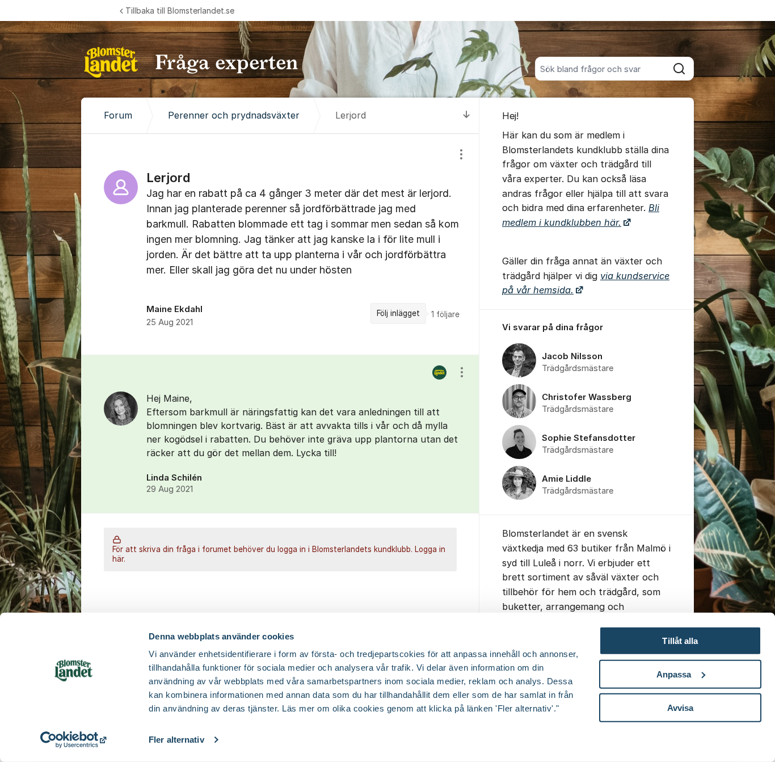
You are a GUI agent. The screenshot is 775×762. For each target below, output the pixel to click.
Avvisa (680, 707)
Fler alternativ (176, 739)
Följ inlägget (398, 313)
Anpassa (674, 674)
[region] (280, 244)
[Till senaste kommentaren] (466, 115)
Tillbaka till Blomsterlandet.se (179, 10)
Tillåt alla (680, 641)
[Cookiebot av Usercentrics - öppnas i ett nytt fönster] (73, 739)
